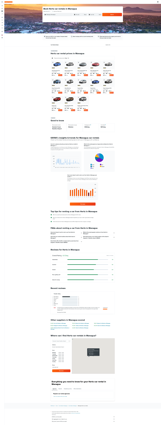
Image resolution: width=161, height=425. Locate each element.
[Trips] (2, 31)
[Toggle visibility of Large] (92, 166)
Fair (54, 302)
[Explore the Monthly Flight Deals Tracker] (2, 22)
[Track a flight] (2, 28)
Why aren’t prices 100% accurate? (59, 421)
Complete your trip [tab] (68, 388)
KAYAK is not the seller (57, 416)
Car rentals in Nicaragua (63, 405)
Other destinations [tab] (77, 388)
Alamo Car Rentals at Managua (102, 325)
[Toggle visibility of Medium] (102, 166)
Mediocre (56, 303)
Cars (57, 405)
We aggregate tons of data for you (59, 419)
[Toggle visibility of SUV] (101, 164)
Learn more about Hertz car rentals (60, 396)
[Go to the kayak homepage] (8, 2)
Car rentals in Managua (73, 405)
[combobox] (47, 11)
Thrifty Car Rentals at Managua (80, 325)
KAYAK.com (52, 405)
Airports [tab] (60, 388)
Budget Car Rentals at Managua (59, 325)
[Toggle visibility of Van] (92, 168)
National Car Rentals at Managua (80, 323)
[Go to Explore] (2, 25)
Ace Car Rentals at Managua (58, 323)
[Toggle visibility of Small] (92, 164)
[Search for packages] (2, 13)
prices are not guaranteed (75, 413)
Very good (56, 298)
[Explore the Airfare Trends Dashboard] (2, 20)
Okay (55, 300)
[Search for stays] (2, 8)
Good (55, 299)
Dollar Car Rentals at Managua (80, 327)
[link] (83, 204)
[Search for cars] (2, 11)
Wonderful (56, 296)
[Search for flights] (2, 6)
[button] (2, 2)
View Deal (60, 75)
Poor (55, 305)
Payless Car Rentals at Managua (102, 323)
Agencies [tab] (54, 388)
